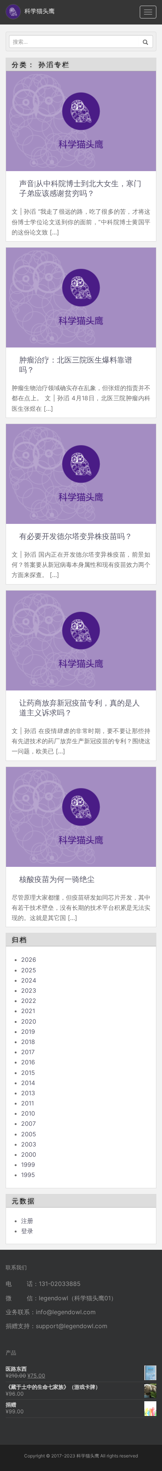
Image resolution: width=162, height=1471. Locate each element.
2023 (28, 990)
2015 (28, 1072)
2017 (28, 1052)
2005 (28, 1134)
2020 (28, 1021)
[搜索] (145, 41)
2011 (27, 1103)
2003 (28, 1144)
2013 (28, 1093)
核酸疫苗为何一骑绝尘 (57, 879)
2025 (28, 970)
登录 (27, 1231)
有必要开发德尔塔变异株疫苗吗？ (75, 536)
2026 (28, 959)
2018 (28, 1041)
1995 (28, 1175)
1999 (28, 1164)
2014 (28, 1083)
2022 (28, 1000)
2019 (28, 1031)
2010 (28, 1113)
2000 (28, 1154)
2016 (28, 1062)
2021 (28, 1011)
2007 (28, 1123)
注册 (27, 1221)
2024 (28, 980)
